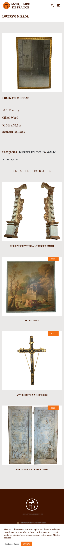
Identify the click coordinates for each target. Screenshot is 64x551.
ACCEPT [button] (26, 544)
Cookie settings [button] (12, 544)
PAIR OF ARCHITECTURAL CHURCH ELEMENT (32, 246)
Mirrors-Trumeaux (32, 152)
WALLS (51, 152)
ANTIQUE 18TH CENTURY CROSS (32, 395)
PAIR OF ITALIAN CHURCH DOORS (32, 469)
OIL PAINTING (32, 320)
